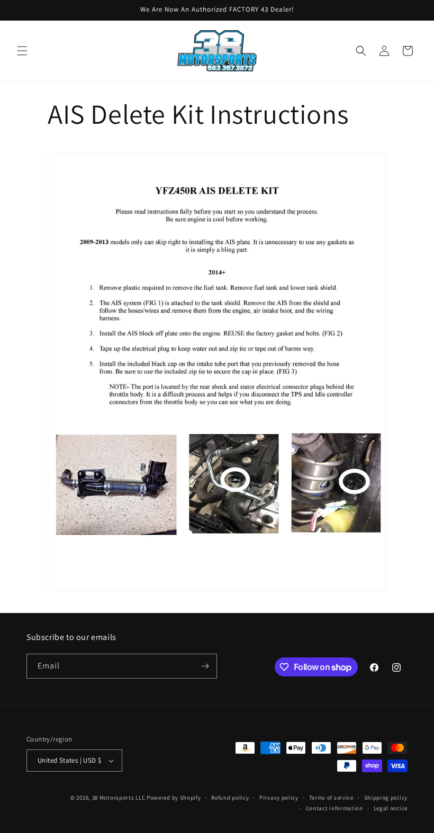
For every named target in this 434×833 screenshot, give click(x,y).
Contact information (334, 808)
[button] (22, 50)
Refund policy (230, 797)
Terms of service (331, 797)
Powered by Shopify (174, 797)
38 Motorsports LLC (119, 797)
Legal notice (391, 808)
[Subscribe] (204, 666)
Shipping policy (386, 797)
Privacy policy (279, 797)
